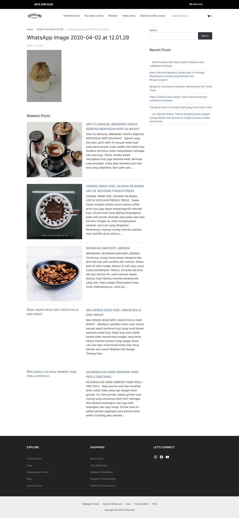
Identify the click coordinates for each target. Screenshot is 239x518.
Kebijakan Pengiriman (101, 472)
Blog (29, 478)
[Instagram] (156, 457)
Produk (113, 16)
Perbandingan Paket (38, 472)
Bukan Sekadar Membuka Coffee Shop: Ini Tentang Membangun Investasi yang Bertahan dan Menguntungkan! (177, 76)
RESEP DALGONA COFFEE (50, 29)
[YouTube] (167, 457)
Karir (128, 504)
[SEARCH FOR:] (186, 15)
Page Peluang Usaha (152, 16)
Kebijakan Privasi (90, 504)
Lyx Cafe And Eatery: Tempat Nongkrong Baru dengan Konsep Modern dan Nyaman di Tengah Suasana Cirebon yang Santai (180, 118)
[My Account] (186, 4)
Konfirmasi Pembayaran (102, 485)
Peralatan (128, 16)
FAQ (155, 504)
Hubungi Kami (34, 485)
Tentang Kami (71, 16)
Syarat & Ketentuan (112, 504)
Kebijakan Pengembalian (103, 478)
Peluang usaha (94, 16)
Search (153, 30)
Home (30, 29)
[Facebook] (161, 457)
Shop (29, 465)
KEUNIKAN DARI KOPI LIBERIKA (108, 248)
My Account (196, 4)
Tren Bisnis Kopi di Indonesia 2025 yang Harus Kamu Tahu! (181, 107)
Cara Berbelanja (98, 465)
